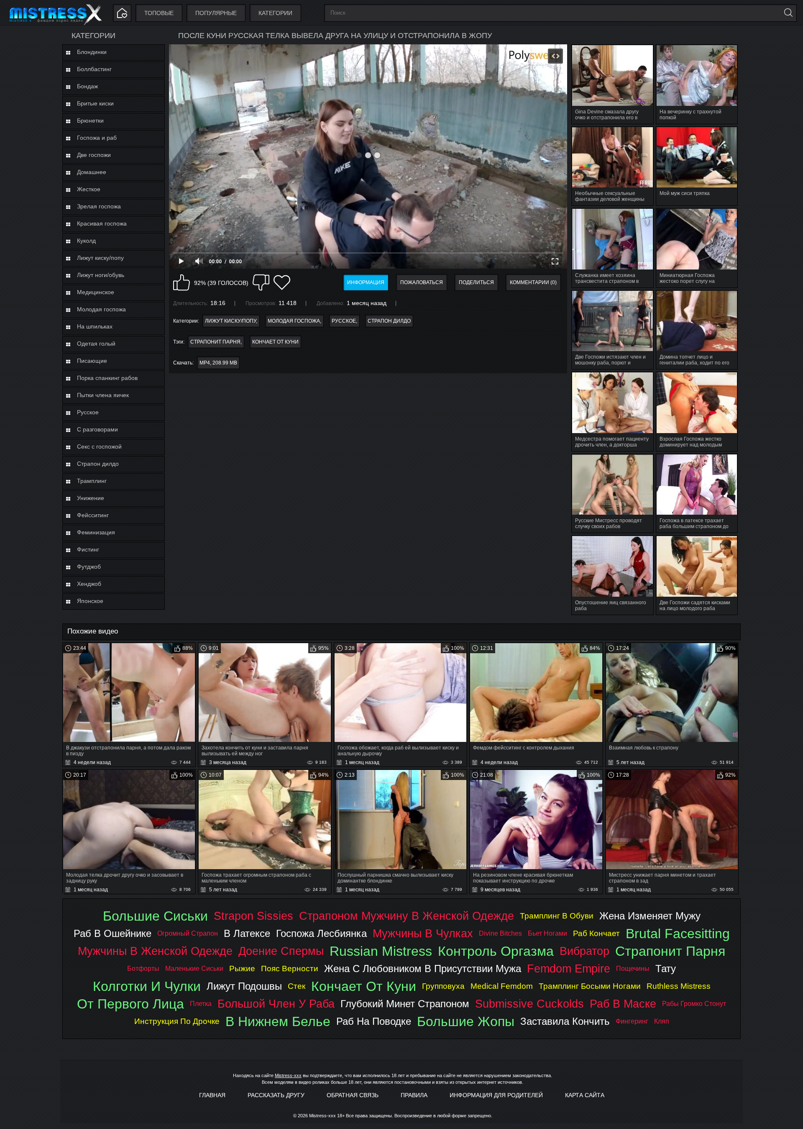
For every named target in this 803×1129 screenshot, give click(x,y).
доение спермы (281, 950)
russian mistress (381, 951)
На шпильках (95, 326)
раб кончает (596, 933)
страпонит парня (215, 342)
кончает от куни (275, 342)
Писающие (92, 360)
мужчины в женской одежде (155, 950)
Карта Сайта (584, 1095)
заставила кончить (565, 1021)
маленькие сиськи (194, 968)
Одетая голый (96, 343)
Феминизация (96, 532)
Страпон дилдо (98, 463)
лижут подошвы (244, 986)
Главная (212, 1095)
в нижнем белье (277, 1021)
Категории (275, 13)
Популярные (216, 13)
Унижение (90, 498)
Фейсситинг (93, 515)
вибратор (584, 950)
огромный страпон (187, 933)
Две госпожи (94, 154)
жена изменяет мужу (650, 915)
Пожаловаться (421, 282)
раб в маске (623, 1003)
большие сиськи (155, 916)
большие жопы (465, 1021)
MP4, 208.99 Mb (218, 363)
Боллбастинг (94, 69)
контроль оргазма (496, 951)
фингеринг (632, 1021)
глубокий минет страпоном (404, 1003)
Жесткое (88, 189)
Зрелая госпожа (99, 206)
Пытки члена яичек (103, 395)
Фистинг (88, 549)
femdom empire (568, 968)
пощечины (633, 968)
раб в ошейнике (112, 933)
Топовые (159, 13)
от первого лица (130, 1004)
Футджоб (89, 566)
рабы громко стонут (694, 1003)
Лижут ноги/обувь (100, 275)
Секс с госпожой (99, 446)
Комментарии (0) (533, 282)
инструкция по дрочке (177, 1021)
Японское (90, 601)
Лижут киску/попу (100, 257)
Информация (365, 282)
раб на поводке (373, 1021)
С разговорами (97, 429)
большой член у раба (276, 1003)
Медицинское (95, 292)
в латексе (247, 933)
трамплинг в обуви (556, 915)
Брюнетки (90, 120)
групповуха (443, 986)
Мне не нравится (261, 282)
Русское (88, 412)
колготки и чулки (147, 986)
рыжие (242, 968)
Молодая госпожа (101, 309)
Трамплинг (92, 480)
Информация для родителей (496, 1095)
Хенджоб (89, 583)
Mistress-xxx (288, 1075)
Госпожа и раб (97, 137)
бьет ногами (547, 933)
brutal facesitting (678, 933)
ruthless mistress (679, 986)
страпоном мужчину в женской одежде (406, 915)
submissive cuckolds (529, 1003)
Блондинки (92, 52)
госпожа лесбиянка (321, 933)
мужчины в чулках (423, 933)
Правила (414, 1095)
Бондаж (87, 86)
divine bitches (500, 933)
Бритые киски (95, 103)
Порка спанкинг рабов (107, 378)
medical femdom (502, 986)
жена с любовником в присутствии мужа (422, 968)
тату (665, 968)
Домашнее (91, 172)
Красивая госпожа (102, 223)
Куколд (86, 240)
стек (296, 986)
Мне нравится (181, 282)
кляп (661, 1021)
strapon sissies (253, 915)
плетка (201, 1003)
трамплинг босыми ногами (590, 986)
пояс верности (289, 968)
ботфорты (143, 968)
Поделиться (476, 282)
